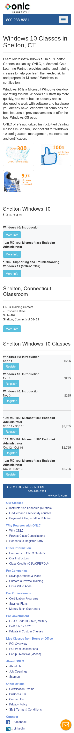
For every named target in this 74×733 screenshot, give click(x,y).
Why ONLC (16, 530)
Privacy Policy (18, 704)
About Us (15, 666)
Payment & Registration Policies (30, 518)
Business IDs (17, 694)
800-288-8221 (17, 19)
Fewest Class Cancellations (27, 536)
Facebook (18, 722)
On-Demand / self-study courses (30, 513)
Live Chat (66, 725)
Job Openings (18, 671)
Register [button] (11, 366)
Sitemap (14, 676)
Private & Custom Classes (26, 631)
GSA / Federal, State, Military (28, 621)
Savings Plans (18, 603)
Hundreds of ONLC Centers (27, 553)
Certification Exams (21, 689)
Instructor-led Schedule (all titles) (30, 508)
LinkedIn (19, 728)
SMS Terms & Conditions (25, 709)
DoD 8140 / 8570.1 (21, 626)
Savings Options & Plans (25, 576)
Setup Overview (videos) (25, 654)
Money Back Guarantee (24, 609)
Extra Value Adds (20, 586)
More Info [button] (12, 235)
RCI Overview (18, 643)
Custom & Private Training (26, 581)
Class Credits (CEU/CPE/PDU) (29, 563)
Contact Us (16, 699)
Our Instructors (19, 558)
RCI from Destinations (23, 649)
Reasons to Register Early (26, 541)
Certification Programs (23, 598)
